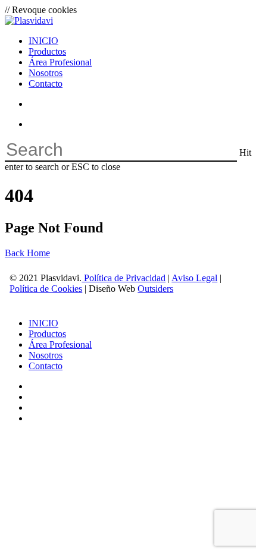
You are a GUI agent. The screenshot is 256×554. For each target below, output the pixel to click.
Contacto (46, 366)
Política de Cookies (46, 289)
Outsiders (155, 289)
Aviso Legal (194, 278)
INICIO (43, 323)
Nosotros (46, 355)
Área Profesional (60, 344)
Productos (47, 334)
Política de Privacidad (124, 278)
